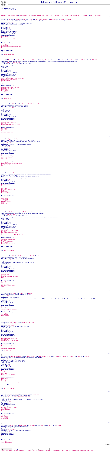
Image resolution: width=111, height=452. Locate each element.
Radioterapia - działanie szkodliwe (9, 79)
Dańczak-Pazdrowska (97, 59)
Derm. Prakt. (10, 259)
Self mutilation (4, 283)
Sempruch (32, 425)
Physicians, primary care (7, 132)
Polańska (56, 59)
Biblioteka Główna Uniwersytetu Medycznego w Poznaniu (77, 450)
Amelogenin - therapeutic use (8, 239)
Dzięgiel (30, 19)
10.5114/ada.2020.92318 (9, 250)
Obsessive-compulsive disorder (8, 285)
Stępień (50, 425)
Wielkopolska (4, 191)
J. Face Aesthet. (10, 295)
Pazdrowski (11, 59)
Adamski (24, 211)
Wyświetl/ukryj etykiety (25, 15)
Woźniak (62, 19)
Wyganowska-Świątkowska (37, 211)
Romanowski (36, 394)
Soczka (9, 394)
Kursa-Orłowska (22, 425)
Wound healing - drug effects (8, 243)
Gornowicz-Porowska (23, 59)
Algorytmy (3, 83)
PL (9, 365)
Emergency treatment (6, 201)
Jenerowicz (40, 255)
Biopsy (2, 379)
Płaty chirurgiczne (5, 409)
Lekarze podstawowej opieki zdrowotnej (10, 124)
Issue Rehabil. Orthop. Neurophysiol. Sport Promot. (19, 396)
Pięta (9, 139)
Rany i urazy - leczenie (6, 157)
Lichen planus (4, 378)
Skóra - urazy (4, 36)
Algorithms (4, 91)
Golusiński (83, 59)
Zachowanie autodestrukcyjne (8, 437)
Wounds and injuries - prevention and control (11, 163)
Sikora (41, 425)
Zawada (17, 19)
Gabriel (64, 356)
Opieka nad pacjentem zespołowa (8, 309)
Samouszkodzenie (5, 274)
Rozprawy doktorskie (6, 192)
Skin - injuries (4, 44)
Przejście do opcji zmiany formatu (9, 15)
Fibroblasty (4, 231)
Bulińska (30, 103)
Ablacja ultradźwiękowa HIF (8, 39)
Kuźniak (13, 103)
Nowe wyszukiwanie (95, 15)
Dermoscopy (4, 47)
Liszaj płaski (4, 371)
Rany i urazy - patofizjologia (8, 374)
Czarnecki (17, 394)
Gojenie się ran (4, 37)
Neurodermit (4, 275)
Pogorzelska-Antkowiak (41, 19)
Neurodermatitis (5, 284)
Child (2, 202)
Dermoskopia (4, 40)
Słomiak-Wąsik (21, 255)
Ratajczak (12, 172)
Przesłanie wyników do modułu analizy (79, 15)
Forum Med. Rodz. (11, 107)
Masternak (64, 59)
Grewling (12, 425)
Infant (2, 166)
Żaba (79, 356)
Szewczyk (73, 59)
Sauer (69, 19)
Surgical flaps (4, 417)
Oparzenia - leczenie (6, 185)
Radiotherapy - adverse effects (8, 88)
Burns (2, 131)
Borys (39, 103)
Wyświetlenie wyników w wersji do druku (43, 15)
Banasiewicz (26, 172)
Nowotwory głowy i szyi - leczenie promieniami (12, 78)
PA (9, 69)
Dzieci (2, 190)
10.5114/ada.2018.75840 (9, 388)
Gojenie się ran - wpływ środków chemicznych (12, 235)
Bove (24, 19)
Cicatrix (3, 286)
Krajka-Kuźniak (45, 59)
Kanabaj (22, 103)
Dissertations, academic (6, 205)
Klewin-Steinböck (13, 211)
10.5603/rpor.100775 (8, 98)
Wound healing (4, 45)
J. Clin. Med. (10, 22)
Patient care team (5, 315)
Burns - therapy (4, 198)
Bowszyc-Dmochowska (44, 356)
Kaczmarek (26, 394)
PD (9, 179)
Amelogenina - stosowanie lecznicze (9, 230)
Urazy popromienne (5, 80)
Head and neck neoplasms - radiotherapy (10, 87)
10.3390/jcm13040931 (8, 54)
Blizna (2, 277)
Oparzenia (3, 123)
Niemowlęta (4, 158)
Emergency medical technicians (8, 197)
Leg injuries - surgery (6, 415)
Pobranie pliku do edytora (61, 15)
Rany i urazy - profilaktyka (7, 156)
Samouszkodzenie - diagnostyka (8, 122)
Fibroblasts (3, 240)
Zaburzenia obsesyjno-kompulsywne (9, 276)
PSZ (10, 301)
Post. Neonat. (10, 143)
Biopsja (3, 372)
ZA (9, 27)
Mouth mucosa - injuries (7, 241)
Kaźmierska (34, 59)
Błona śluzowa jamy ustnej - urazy (9, 232)
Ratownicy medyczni (6, 184)
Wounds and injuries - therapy (8, 164)
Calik (9, 19)
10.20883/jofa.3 (7, 351)
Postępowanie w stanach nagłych (8, 189)
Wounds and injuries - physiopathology (10, 382)
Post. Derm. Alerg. (11, 214)
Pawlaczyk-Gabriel (30, 356)
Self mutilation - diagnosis (7, 129)
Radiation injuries (5, 89)
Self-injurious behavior (6, 442)
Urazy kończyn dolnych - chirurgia (9, 407)
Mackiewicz (53, 19)
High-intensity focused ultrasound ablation (11, 46)
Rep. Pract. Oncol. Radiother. (14, 62)
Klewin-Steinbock (13, 322)
